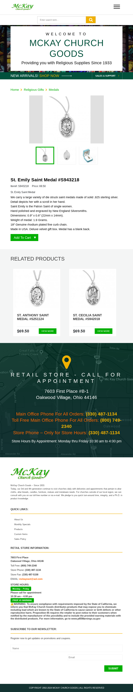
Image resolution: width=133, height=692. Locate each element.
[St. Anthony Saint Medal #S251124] (37, 289)
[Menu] (116, 7)
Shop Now (49, 76)
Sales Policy (20, 539)
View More (47, 331)
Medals (54, 89)
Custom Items (21, 534)
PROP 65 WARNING (22, 600)
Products (18, 529)
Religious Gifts (34, 89)
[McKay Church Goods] (23, 7)
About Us (18, 519)
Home (15, 89)
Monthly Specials (22, 524)
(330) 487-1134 (101, 414)
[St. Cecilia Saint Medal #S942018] (93, 289)
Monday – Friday (20, 589)
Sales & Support (105, 76)
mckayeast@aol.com (30, 579)
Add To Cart (22, 237)
